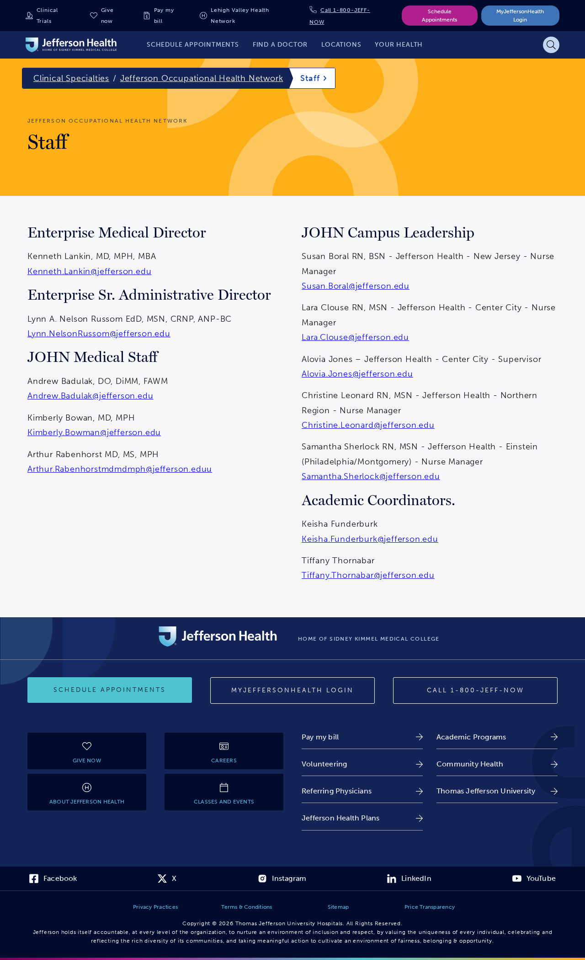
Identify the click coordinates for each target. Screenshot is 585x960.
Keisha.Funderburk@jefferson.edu (370, 539)
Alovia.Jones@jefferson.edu (357, 374)
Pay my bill (164, 15)
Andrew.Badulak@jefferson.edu (90, 396)
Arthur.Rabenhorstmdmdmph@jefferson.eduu (119, 469)
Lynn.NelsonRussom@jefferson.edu (98, 334)
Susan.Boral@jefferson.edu (356, 286)
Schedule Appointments (439, 15)
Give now (107, 15)
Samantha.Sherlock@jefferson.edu (371, 476)
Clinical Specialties (71, 78)
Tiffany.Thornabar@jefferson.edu (368, 575)
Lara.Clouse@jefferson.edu (355, 337)
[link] (362, 737)
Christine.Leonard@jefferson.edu (368, 425)
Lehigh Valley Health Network (240, 15)
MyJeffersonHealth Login (520, 15)
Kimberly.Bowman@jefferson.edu (94, 432)
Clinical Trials (47, 15)
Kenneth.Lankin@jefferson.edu (89, 271)
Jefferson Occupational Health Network (201, 78)
